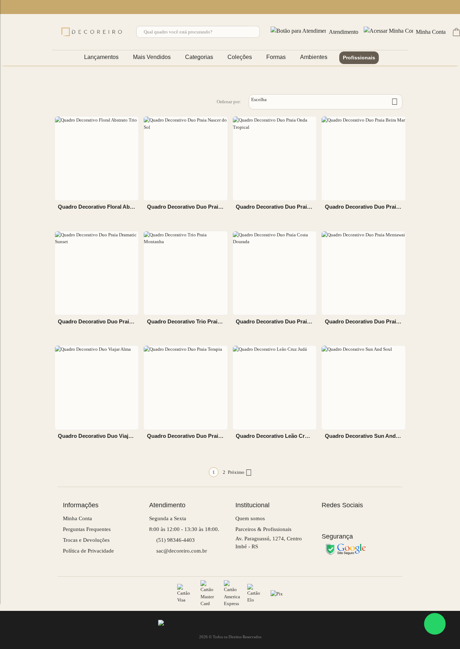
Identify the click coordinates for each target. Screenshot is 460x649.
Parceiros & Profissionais (263, 529)
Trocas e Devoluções (86, 540)
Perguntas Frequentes (87, 529)
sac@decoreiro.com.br (181, 551)
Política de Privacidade (88, 551)
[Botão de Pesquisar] (254, 32)
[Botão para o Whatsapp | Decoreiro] (14, 7)
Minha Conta (77, 518)
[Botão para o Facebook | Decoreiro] (24, 7)
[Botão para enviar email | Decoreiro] (45, 7)
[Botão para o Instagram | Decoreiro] (34, 7)
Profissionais (359, 57)
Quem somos (250, 518)
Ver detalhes (97, 220)
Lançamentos (101, 57)
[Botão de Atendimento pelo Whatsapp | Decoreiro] (435, 624)
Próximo (240, 472)
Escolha (324, 101)
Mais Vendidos (152, 57)
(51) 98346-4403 (175, 540)
